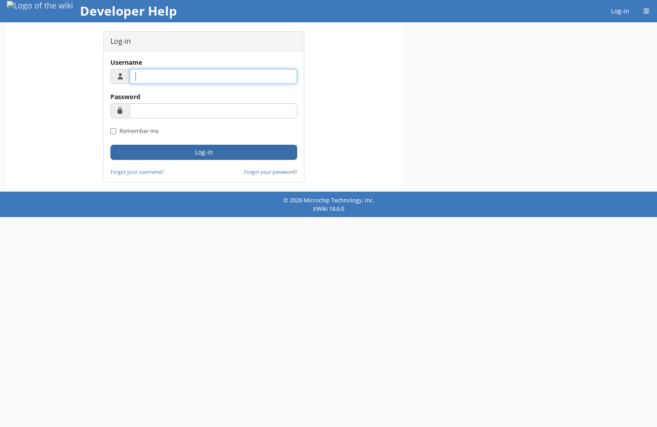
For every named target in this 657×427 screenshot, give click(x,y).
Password (125, 96)
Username (126, 62)
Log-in (620, 11)
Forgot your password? (270, 171)
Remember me (138, 131)
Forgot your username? (137, 171)
